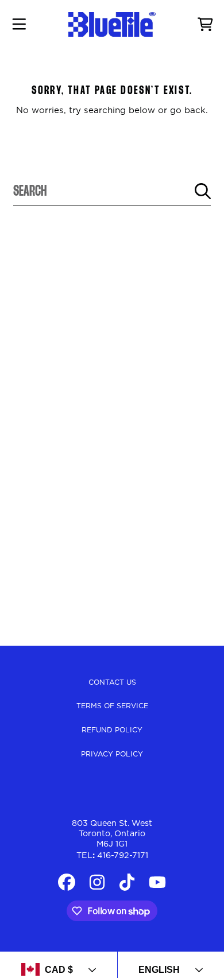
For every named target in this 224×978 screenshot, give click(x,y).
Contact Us (112, 682)
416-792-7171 (122, 856)
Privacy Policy (112, 754)
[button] (19, 25)
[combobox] (112, 191)
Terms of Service (112, 706)
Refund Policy (112, 730)
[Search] (203, 191)
